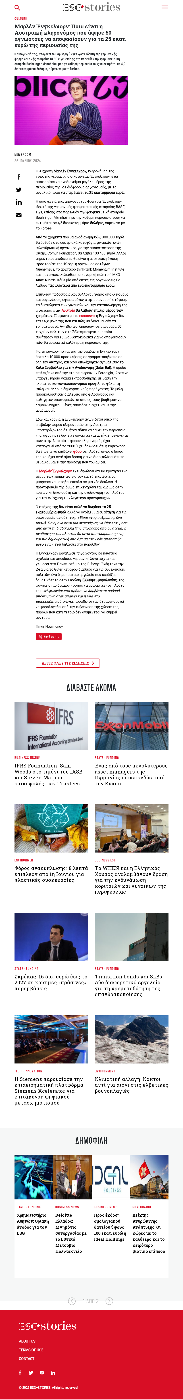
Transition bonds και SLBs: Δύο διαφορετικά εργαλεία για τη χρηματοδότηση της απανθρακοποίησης (129, 985)
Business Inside (27, 757)
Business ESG (105, 860)
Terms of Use (31, 1350)
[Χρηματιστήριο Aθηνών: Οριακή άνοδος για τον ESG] (34, 1177)
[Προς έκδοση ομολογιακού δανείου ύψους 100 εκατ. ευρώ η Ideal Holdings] (111, 1177)
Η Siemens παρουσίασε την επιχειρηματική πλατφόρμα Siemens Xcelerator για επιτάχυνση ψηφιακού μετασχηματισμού (49, 1091)
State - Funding (107, 757)
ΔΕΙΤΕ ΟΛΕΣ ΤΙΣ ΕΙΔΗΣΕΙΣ (66, 663)
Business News (67, 1207)
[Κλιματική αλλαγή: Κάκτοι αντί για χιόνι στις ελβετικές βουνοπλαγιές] (131, 1041)
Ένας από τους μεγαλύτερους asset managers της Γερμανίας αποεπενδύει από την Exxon (131, 774)
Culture (21, 18)
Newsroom (23, 154)
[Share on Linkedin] (19, 202)
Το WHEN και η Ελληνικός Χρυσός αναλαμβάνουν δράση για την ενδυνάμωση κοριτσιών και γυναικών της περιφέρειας (131, 880)
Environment (25, 860)
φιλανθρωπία (50, 636)
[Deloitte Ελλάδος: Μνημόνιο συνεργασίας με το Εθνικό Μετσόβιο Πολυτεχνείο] (72, 1177)
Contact (26, 1359)
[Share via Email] (19, 214)
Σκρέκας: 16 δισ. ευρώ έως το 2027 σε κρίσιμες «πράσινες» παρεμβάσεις (51, 982)
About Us (27, 1341)
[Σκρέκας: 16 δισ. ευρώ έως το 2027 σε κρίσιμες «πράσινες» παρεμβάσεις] (51, 938)
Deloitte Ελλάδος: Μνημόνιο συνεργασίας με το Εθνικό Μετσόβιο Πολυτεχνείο (71, 1233)
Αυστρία (69, 310)
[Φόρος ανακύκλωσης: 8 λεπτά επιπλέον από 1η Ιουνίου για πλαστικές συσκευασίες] (51, 830)
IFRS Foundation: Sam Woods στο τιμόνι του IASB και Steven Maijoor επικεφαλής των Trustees (49, 774)
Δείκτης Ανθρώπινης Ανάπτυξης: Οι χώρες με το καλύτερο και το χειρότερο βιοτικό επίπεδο (149, 1233)
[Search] (25, 7)
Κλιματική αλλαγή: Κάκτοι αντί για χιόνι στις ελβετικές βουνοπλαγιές (131, 1085)
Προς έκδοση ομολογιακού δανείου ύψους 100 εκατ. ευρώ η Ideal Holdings (110, 1227)
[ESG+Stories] (91, 6)
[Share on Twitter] (19, 189)
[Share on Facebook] (19, 177)
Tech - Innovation (28, 1071)
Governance (142, 1207)
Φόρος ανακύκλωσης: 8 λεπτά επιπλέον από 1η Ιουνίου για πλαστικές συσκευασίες (51, 874)
